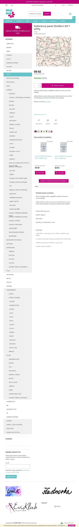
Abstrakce (12, 121)
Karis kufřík (47, 102)
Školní (11, 128)
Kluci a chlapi (13, 382)
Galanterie (9, 275)
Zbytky (8, 278)
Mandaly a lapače (14, 124)
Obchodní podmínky (37, 5)
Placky (8, 59)
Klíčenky (9, 421)
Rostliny (12, 109)
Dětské (11, 378)
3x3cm (11, 317)
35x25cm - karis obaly (15, 225)
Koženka (9, 90)
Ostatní (9, 67)
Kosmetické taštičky (13, 432)
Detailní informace (39, 115)
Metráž (8, 71)
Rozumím (71, 525)
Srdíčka (11, 332)
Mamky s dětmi (13, 201)
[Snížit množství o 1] (41, 87)
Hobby (11, 155)
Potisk (8, 355)
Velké (8, 86)
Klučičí (11, 117)
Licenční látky (10, 402)
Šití (10, 186)
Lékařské (12, 136)
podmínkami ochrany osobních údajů (17, 471)
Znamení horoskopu (15, 140)
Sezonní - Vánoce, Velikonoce (18, 398)
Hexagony (12, 340)
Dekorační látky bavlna (13, 240)
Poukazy (9, 55)
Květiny (11, 363)
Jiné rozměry (13, 228)
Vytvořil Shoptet (69, 523)
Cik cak (11, 328)
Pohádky (12, 148)
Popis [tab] (36, 186)
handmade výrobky (12, 63)
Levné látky (10, 44)
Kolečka (12, 302)
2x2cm (11, 313)
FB (7, 413)
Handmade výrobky (12, 417)
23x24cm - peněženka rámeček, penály (18, 213)
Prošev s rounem (14, 298)
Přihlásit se (11, 476)
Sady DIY (8, 282)
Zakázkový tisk (11, 409)
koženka (9, 286)
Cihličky (11, 325)
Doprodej (12, 94)
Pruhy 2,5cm (13, 348)
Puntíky (11, 309)
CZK (63, 5)
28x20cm (11, 105)
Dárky (8, 51)
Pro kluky (12, 205)
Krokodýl (12, 344)
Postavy (11, 259)
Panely (8, 74)
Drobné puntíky (14, 305)
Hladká (11, 294)
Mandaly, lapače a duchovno (18, 190)
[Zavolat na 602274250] (8, 5)
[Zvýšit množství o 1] (41, 84)
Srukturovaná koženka (16, 232)
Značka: (40, 34)
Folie (8, 271)
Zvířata (11, 175)
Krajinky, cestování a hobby (18, 178)
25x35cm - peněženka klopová (18, 217)
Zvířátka (12, 113)
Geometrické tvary (15, 394)
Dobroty (12, 159)
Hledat (47, 13)
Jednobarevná (11, 290)
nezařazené (12, 236)
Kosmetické (13, 132)
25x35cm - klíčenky (14, 221)
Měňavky (11, 352)
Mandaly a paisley (14, 375)
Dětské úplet (10, 82)
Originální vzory (14, 359)
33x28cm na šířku (14, 209)
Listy (10, 367)
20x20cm (11, 101)
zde (66, 525)
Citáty (11, 144)
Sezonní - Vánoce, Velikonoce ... (18, 267)
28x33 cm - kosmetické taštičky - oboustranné (19, 163)
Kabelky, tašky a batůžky (14, 425)
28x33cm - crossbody (15, 167)
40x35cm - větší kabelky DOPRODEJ (20, 98)
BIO (7, 405)
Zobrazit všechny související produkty (53, 181)
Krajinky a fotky (14, 151)
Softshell (9, 244)
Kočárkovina (10, 248)
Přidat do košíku (59, 85)
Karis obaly (10, 429)
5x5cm (11, 321)
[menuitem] (9, 21)
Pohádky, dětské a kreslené (18, 182)
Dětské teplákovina (12, 78)
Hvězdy (11, 336)
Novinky (8, 47)
